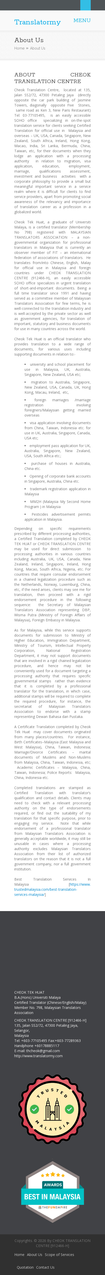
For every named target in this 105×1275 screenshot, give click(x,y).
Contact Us (45, 1267)
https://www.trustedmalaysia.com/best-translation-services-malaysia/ (52, 889)
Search (85, 5)
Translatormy (37, 22)
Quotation (25, 1267)
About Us (34, 1254)
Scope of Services (59, 1254)
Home (19, 48)
